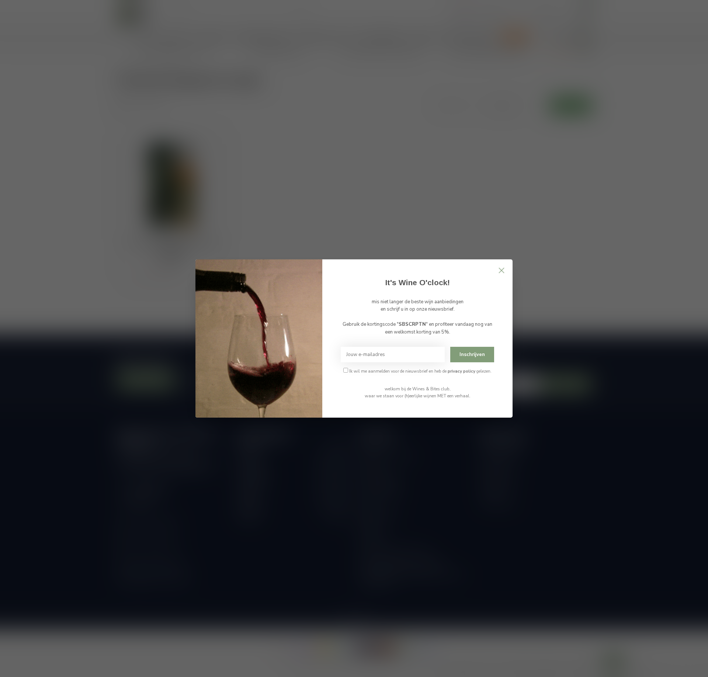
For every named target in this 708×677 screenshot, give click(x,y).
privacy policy (461, 371)
